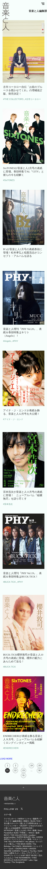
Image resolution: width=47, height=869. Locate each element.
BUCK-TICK (35, 821)
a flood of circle (35, 826)
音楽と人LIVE (20, 830)
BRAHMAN (27, 846)
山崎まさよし (14, 853)
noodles (32, 835)
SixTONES (16, 846)
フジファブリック (18, 839)
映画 (34, 830)
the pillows (30, 842)
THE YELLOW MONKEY (14, 842)
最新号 (36, 819)
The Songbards (18, 862)
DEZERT (23, 826)
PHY (29, 830)
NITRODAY (8, 830)
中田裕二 (23, 833)
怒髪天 (26, 821)
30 (39, 770)
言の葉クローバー (11, 823)
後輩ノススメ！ (33, 839)
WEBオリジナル (24, 819)
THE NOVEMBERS (22, 858)
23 (23, 770)
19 (31, 765)
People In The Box (29, 851)
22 (15, 770)
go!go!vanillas (9, 837)
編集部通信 (17, 821)
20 (39, 765)
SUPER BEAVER (24, 837)
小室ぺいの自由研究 (12, 828)
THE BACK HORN (23, 844)
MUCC (31, 833)
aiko (31, 860)
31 (23, 775)
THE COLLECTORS (18, 835)
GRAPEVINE (27, 828)
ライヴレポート (10, 819)
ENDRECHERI (21, 849)
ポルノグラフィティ (30, 853)
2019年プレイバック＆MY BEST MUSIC (20, 855)
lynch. (11, 849)
